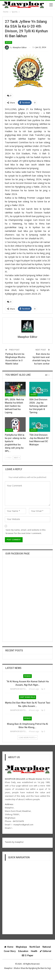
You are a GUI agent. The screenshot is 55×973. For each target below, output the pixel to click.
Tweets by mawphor (14, 842)
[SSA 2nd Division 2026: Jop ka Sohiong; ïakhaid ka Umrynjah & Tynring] (39, 389)
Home (10, 947)
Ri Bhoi (27, 676)
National (46, 947)
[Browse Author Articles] (27, 326)
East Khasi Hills (27, 697)
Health (34, 951)
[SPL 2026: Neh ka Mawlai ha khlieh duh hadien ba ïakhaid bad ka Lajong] (15, 389)
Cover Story (10, 951)
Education (23, 951)
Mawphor (8, 968)
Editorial (47, 951)
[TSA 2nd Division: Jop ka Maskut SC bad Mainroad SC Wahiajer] (39, 424)
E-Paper (29, 955)
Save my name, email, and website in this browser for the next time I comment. (26, 531)
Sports (8, 42)
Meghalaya (21, 947)
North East (34, 947)
